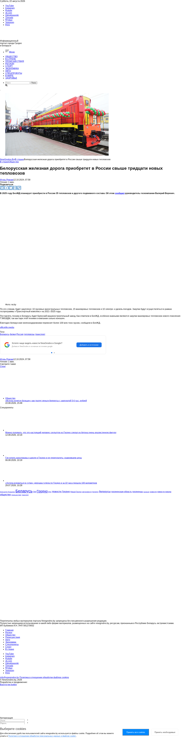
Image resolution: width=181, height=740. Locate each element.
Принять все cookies (135, 732)
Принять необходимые (164, 732)
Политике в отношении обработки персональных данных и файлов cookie (42, 736)
